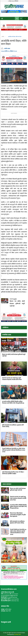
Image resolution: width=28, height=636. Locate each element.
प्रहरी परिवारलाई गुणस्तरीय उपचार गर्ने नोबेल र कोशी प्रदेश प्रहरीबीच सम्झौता (13, 473)
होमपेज (3, 36)
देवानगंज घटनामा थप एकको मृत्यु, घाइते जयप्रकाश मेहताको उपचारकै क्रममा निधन (12, 379)
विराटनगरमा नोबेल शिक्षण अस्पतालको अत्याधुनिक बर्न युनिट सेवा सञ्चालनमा (18, 515)
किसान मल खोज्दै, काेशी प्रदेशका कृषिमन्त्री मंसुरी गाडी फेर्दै (13, 355)
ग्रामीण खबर (7, 49)
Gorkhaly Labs (17, 634)
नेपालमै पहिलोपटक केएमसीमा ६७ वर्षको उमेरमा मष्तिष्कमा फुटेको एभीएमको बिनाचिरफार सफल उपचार (13, 450)
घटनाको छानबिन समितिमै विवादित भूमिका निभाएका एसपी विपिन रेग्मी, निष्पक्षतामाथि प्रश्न (13, 402)
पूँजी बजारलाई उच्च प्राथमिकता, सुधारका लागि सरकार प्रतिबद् (13, 426)
